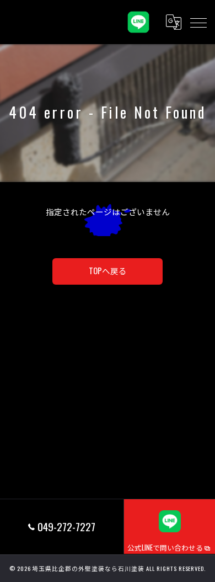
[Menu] (198, 22)
